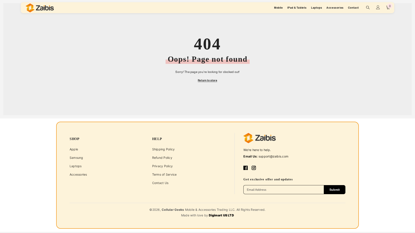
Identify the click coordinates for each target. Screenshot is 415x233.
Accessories (78, 174)
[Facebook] (245, 167)
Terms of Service (164, 174)
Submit (334, 189)
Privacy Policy (162, 166)
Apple (74, 149)
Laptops (76, 166)
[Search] (368, 7)
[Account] (378, 7)
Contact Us (160, 183)
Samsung (76, 157)
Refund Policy (162, 157)
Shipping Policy (163, 149)
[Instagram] (254, 167)
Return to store (207, 80)
